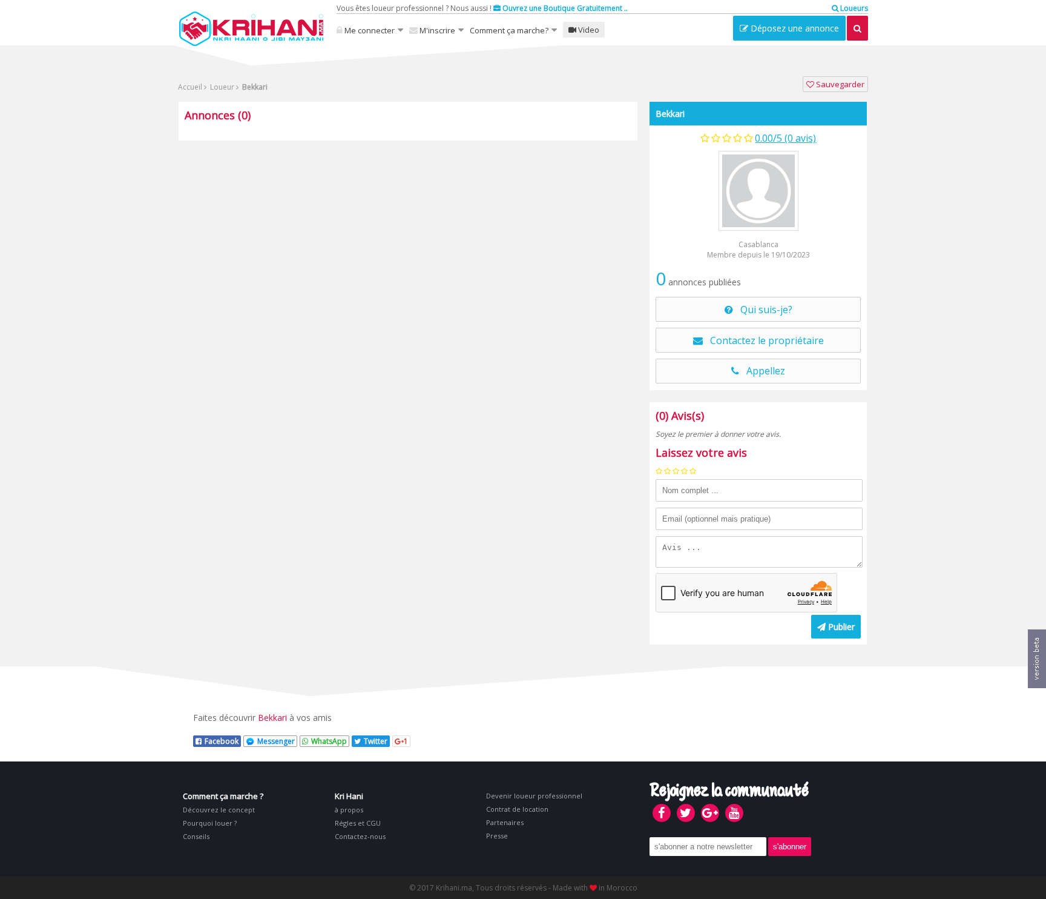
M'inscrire (436, 30)
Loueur (221, 87)
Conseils (196, 836)
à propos (349, 809)
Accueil (190, 87)
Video (587, 29)
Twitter (375, 741)
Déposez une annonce (793, 28)
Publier (840, 626)
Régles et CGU (358, 823)
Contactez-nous (360, 836)
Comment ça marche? (509, 30)
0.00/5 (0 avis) (785, 138)
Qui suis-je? (762, 309)
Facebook (221, 741)
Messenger (276, 741)
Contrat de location (517, 809)
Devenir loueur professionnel (534, 795)
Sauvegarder (839, 84)
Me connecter (369, 30)
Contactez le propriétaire (763, 340)
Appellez (762, 370)
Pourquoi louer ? (210, 823)
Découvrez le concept (219, 809)
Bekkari (670, 113)
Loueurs (853, 8)
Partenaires (505, 822)
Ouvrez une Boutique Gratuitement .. (564, 8)
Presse (497, 835)
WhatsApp (329, 741)
